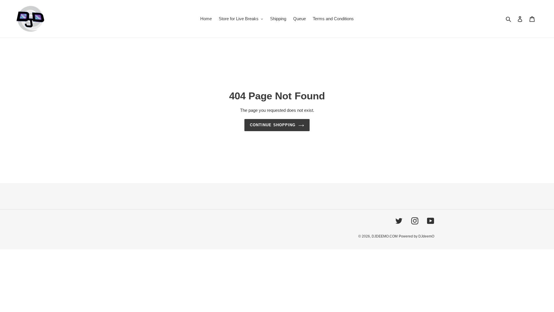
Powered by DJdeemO (416, 236)
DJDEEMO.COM (385, 236)
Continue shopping (272, 125)
